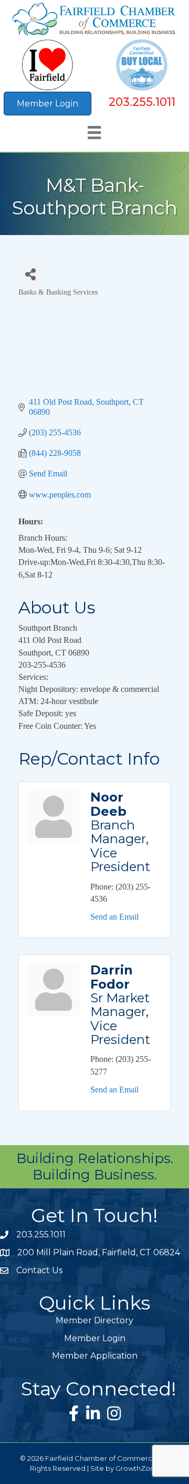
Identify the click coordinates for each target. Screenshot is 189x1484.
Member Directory (94, 1320)
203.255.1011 (142, 102)
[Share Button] (30, 274)
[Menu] (94, 133)
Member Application (95, 1356)
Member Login (94, 1338)
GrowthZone (137, 1468)
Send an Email (114, 916)
